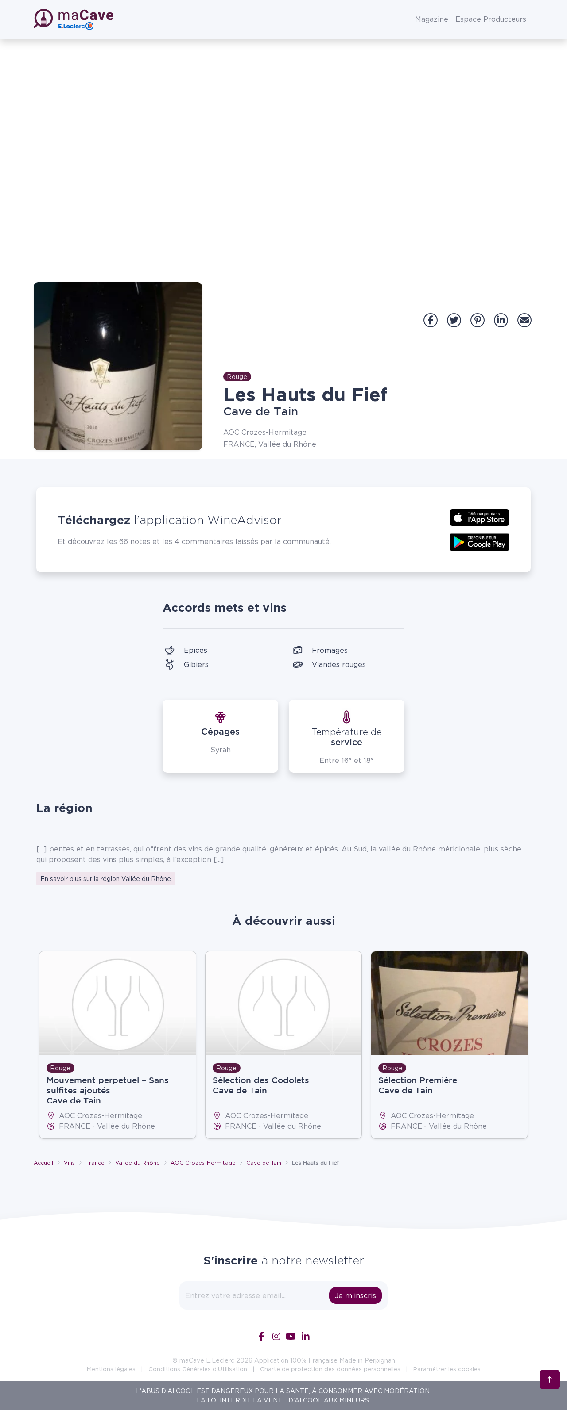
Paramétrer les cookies (447, 1369)
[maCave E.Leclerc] (74, 19)
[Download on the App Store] (479, 517)
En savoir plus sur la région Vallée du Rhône (105, 878)
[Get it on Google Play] (479, 541)
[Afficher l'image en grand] (118, 366)
